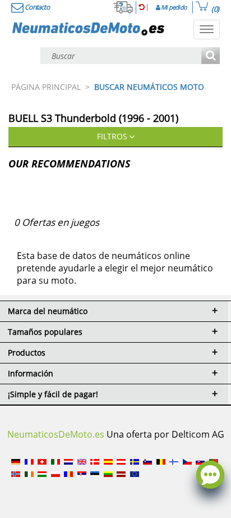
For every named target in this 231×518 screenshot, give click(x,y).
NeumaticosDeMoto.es (55, 434)
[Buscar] (210, 56)
